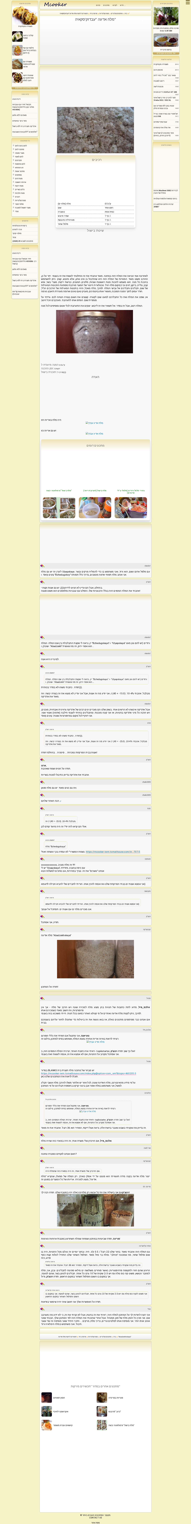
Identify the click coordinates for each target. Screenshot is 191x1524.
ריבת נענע (16, 99)
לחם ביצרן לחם (21, 146)
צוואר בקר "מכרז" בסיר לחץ (165, 75)
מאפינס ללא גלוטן (19, 115)
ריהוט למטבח (159, 81)
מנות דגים (19, 178)
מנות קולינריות (20, 200)
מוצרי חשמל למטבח (22, 208)
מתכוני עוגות (20, 171)
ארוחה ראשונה (20, 182)
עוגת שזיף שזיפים (160, 122)
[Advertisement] (97, 43)
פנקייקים (18, 160)
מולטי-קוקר (19, 204)
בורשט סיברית (166, 50)
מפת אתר (95, 1522)
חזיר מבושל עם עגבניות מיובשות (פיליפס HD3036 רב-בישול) (24, 261)
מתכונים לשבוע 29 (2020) (22, 241)
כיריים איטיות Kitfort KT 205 (165, 92)
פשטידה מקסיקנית (161, 64)
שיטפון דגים (158, 70)
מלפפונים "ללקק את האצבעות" (24, 132)
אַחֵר (16, 211)
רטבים (17, 197)
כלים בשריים (20, 189)
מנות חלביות (20, 193)
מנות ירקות (19, 186)
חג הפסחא (19, 168)
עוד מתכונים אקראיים (166, 53)
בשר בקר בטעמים (19, 121)
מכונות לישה (158, 87)
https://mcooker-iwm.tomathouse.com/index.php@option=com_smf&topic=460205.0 (88, 1073)
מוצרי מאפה (19, 153)
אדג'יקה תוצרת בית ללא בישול (24, 126)
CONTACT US (95, 1517)
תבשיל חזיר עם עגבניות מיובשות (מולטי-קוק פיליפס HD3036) (23, 107)
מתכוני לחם (19, 149)
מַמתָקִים (18, 175)
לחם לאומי (19, 157)
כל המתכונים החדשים (25, 88)
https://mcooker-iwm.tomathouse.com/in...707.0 (113, 851)
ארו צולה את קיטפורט (162, 127)
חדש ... (123, 5)
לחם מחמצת (20, 164)
